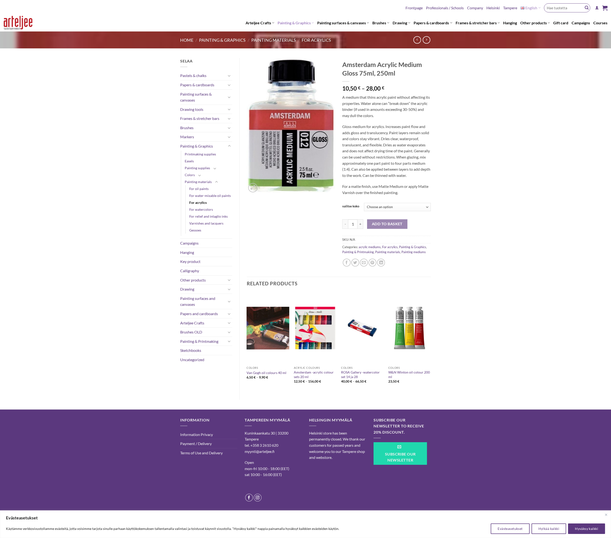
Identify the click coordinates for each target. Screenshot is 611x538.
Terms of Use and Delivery (201, 453)
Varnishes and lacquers (206, 223)
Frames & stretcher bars (476, 22)
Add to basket (387, 224)
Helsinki (493, 7)
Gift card (560, 22)
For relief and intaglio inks (208, 216)
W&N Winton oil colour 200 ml (409, 374)
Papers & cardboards (431, 22)
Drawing (400, 22)
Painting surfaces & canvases (341, 22)
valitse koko (350, 206)
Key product (190, 261)
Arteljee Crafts (258, 22)
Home (186, 40)
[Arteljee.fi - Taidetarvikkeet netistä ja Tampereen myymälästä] (22, 23)
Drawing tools (191, 109)
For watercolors (201, 209)
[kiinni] (606, 515)
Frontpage (414, 7)
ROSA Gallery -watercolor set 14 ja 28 (360, 374)
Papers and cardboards (199, 313)
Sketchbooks (190, 350)
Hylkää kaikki (548, 529)
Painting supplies (197, 168)
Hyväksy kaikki (586, 529)
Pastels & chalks (193, 75)
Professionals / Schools (445, 7)
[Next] (430, 342)
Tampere (510, 7)
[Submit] (586, 7)
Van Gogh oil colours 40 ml (266, 373)
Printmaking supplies (200, 154)
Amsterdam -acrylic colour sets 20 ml (314, 374)
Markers (187, 136)
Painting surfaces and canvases (197, 301)
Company (475, 7)
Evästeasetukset (510, 529)
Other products (533, 22)
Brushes (379, 22)
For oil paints (199, 189)
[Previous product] (426, 40)
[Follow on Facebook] (249, 498)
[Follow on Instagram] (258, 498)
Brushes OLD (191, 332)
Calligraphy (189, 270)
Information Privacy (196, 434)
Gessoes (195, 230)
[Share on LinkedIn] (381, 262)
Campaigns (581, 22)
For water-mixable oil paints (210, 196)
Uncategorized (192, 359)
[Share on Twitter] (355, 262)
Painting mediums (413, 252)
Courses (600, 22)
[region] (305, 524)
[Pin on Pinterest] (372, 262)
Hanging (510, 22)
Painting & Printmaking (199, 341)
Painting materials (273, 40)
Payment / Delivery (196, 443)
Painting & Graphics (294, 22)
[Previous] (247, 342)
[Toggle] (229, 75)
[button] (597, 7)
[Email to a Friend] (364, 262)
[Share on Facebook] (347, 262)
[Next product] (417, 40)
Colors (190, 175)
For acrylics (316, 40)
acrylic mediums (370, 247)
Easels (189, 161)
